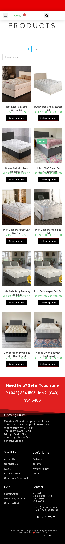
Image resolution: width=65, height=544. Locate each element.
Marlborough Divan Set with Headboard (17, 354)
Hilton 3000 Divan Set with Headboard (48, 170)
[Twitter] (50, 535)
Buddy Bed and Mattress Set (48, 108)
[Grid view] (29, 49)
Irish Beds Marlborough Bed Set (16, 231)
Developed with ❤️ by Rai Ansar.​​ (33, 532)
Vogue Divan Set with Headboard (48, 354)
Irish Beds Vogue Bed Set (48, 291)
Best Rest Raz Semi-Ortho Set (17, 108)
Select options (17, 118)
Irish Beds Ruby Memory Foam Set (17, 293)
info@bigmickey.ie (43, 516)
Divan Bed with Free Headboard (16, 170)
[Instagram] (55, 535)
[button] (5, 15)
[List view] (36, 49)
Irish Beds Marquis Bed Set (48, 231)
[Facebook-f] (45, 535)
